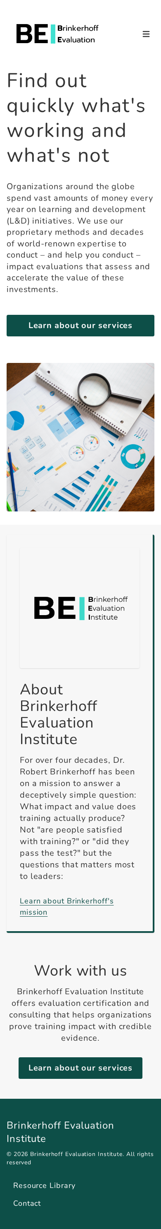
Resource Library (44, 1185)
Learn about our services (80, 325)
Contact (27, 1203)
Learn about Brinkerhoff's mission (67, 906)
